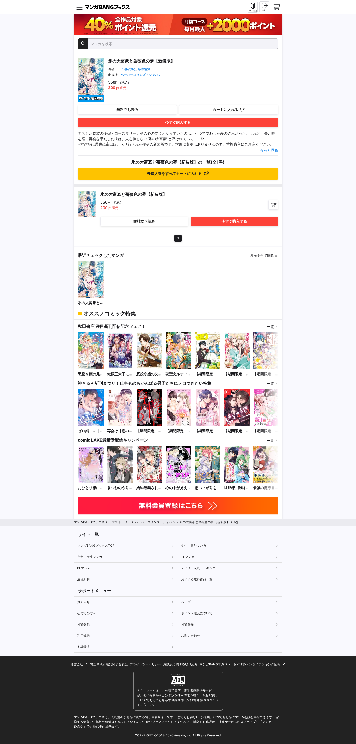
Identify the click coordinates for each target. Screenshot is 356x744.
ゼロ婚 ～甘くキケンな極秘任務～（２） (90, 430)
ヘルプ (186, 602)
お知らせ (83, 602)
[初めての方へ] (253, 7)
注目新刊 (83, 579)
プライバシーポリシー (145, 664)
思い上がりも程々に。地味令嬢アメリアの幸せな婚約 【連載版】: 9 (207, 487)
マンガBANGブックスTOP (95, 545)
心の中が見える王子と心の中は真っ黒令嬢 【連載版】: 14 (178, 487)
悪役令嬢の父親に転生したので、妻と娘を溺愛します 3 (149, 374)
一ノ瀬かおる (127, 69)
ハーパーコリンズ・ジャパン (141, 75)
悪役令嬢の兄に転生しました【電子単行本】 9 (91, 374)
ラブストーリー (120, 522)
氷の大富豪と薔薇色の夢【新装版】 (90, 302)
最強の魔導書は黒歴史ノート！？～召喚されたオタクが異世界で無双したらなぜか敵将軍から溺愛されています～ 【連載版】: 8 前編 (266, 487)
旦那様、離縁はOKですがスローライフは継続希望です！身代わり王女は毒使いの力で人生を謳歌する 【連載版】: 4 (236, 487)
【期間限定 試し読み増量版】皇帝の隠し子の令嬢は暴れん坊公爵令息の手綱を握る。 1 (207, 374)
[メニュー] (79, 7)
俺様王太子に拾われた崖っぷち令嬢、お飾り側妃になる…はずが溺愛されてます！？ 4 (120, 374)
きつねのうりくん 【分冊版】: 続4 (120, 487)
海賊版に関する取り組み (180, 664)
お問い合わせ (190, 636)
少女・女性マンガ (89, 557)
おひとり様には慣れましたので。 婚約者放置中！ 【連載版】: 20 (90, 487)
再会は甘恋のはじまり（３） (120, 430)
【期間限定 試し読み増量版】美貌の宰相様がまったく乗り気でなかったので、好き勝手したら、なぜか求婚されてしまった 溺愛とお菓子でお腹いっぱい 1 (236, 374)
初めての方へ (86, 613)
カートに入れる (225, 109)
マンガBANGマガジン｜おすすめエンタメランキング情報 (240, 664)
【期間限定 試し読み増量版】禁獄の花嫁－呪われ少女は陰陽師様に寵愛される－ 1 (266, 374)
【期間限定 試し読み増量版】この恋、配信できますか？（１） (266, 430)
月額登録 (83, 624)
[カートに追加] (273, 205)
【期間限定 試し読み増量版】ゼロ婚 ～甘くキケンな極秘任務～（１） (236, 430)
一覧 (270, 326)
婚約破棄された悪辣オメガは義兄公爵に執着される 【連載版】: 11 (149, 487)
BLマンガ (83, 568)
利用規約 (83, 636)
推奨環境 (83, 647)
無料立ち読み (127, 109)
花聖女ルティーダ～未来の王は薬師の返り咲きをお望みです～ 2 (178, 374)
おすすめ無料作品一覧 (196, 579)
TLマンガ (187, 557)
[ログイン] (264, 6)
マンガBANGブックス (89, 522)
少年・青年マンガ (193, 545)
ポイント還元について (196, 613)
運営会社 (77, 664)
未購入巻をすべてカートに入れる (174, 173)
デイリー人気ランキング (198, 568)
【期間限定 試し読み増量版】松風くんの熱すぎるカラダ (178, 430)
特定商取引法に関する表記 (109, 664)
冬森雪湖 (144, 69)
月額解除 (187, 624)
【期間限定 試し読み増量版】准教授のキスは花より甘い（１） (207, 430)
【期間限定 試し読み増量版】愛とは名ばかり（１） (149, 430)
